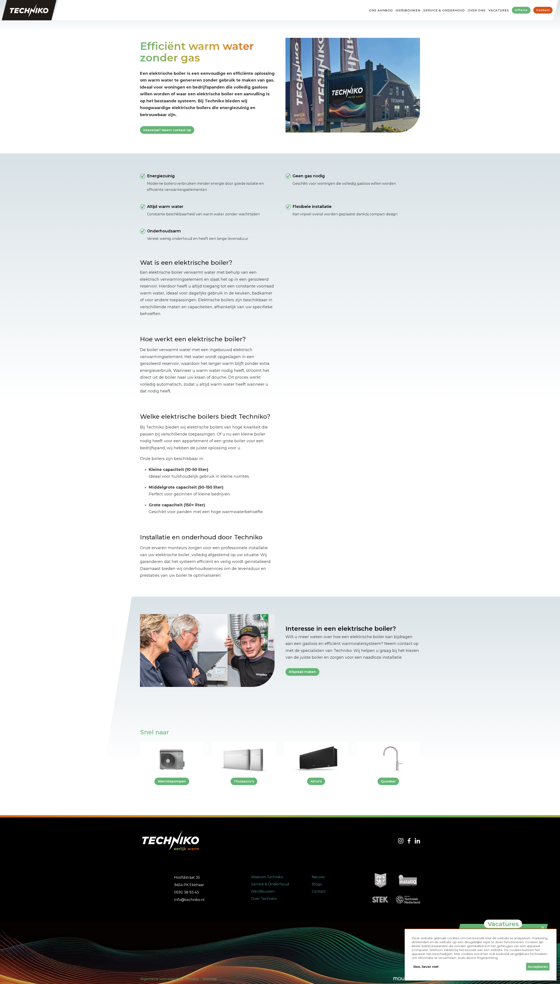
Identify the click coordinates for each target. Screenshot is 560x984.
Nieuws (318, 877)
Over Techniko (264, 899)
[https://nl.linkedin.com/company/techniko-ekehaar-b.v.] (417, 840)
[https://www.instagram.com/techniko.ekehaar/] (400, 840)
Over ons (477, 10)
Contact (319, 891)
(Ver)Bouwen (263, 891)
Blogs (317, 884)
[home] (29, 10)
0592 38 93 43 (186, 892)
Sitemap (209, 979)
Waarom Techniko (267, 877)
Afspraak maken (302, 672)
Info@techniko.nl (189, 900)
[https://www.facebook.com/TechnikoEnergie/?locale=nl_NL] (409, 840)
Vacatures (498, 10)
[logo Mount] (402, 979)
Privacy (192, 979)
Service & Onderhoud (270, 884)
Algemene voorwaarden (161, 979)
